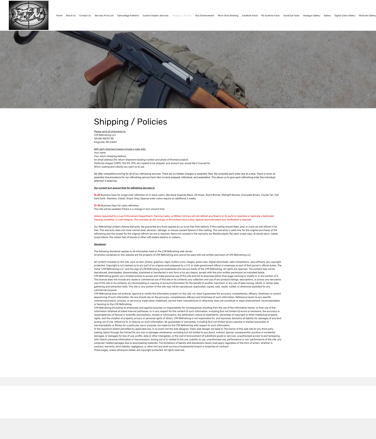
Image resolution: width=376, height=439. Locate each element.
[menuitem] (59, 15)
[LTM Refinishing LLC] (28, 15)
